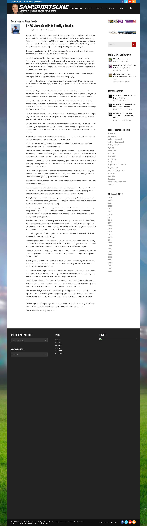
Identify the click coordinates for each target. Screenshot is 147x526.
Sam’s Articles (60, 353)
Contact (58, 345)
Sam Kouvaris (50, 30)
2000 (110, 271)
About (57, 339)
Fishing (111, 153)
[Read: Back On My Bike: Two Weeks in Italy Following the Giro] (110, 66)
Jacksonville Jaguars (116, 170)
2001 (110, 268)
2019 (110, 217)
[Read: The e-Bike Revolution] (110, 60)
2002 (110, 265)
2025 (110, 200)
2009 (110, 245)
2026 (110, 197)
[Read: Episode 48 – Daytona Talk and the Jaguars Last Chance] (110, 105)
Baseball (111, 133)
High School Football (117, 164)
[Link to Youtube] (130, 1)
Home (57, 348)
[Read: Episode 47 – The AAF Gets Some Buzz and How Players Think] (110, 114)
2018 (110, 220)
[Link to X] (126, 1)
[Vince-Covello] (15, 29)
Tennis (111, 184)
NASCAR (111, 173)
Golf (40, 30)
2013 (110, 234)
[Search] (131, 9)
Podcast (111, 176)
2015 (110, 228)
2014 (110, 231)
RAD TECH (80, 522)
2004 (110, 260)
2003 (110, 263)
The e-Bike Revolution (121, 59)
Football (111, 156)
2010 (110, 243)
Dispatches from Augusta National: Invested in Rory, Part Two (124, 76)
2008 (110, 248)
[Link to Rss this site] (134, 1)
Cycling (111, 147)
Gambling (112, 159)
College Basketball (116, 142)
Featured (112, 150)
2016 (110, 226)
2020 (110, 214)
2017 (110, 223)
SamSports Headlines (117, 182)
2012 (110, 237)
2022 (110, 208)
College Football (115, 145)
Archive (58, 342)
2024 (110, 203)
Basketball (112, 136)
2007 (110, 251)
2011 (110, 240)
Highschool (113, 167)
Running (111, 179)
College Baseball (115, 139)
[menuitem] (76, 9)
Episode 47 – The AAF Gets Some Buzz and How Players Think (123, 115)
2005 (110, 257)
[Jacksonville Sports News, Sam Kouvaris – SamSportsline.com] (40, 9)
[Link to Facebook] (122, 1)
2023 (110, 206)
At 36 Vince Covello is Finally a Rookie (50, 25)
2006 (110, 254)
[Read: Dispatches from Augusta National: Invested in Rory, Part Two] (110, 75)
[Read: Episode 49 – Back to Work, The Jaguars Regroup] (110, 96)
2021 (110, 211)
